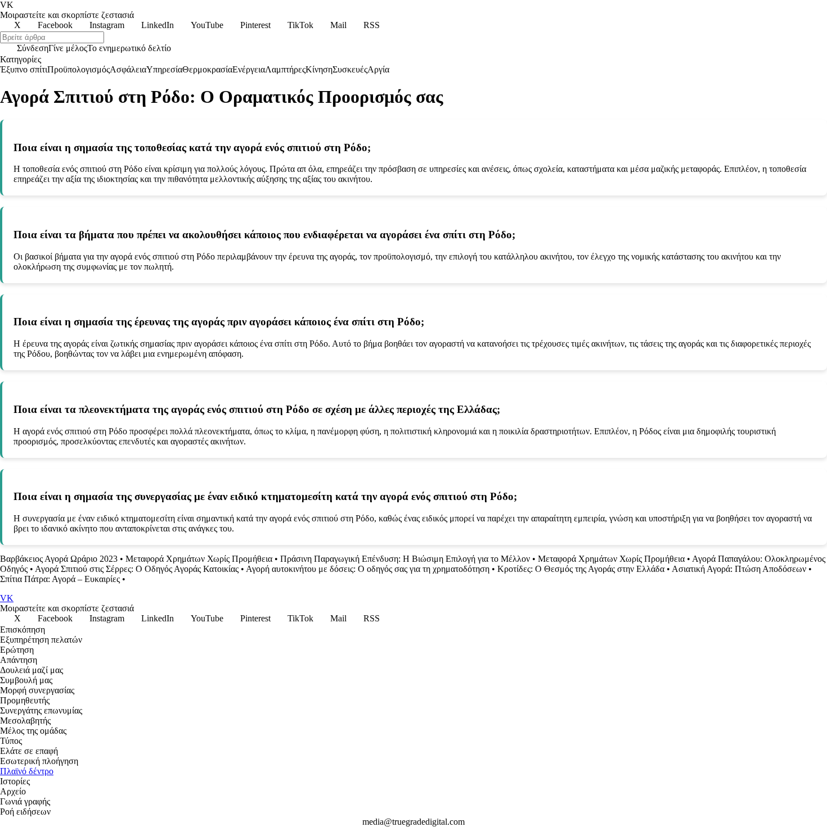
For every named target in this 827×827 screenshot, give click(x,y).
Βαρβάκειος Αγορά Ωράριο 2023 (59, 559)
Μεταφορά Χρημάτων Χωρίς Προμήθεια (198, 559)
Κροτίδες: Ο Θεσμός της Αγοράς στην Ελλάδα (580, 569)
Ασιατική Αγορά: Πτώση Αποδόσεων (739, 569)
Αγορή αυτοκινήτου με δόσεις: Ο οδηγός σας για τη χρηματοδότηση (367, 569)
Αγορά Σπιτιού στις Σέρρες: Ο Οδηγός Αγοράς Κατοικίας (137, 569)
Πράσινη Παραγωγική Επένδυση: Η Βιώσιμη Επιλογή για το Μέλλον (405, 559)
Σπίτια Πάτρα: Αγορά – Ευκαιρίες (60, 579)
